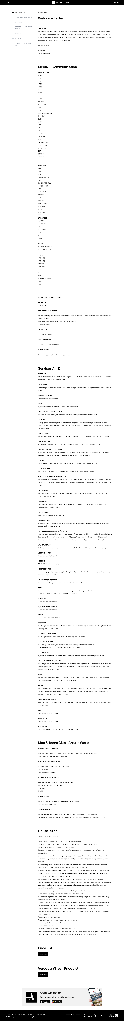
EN (118, 2)
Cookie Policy (10, 1014)
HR (115, 2)
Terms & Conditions (42, 1014)
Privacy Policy (21, 1014)
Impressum (31, 1014)
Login (7, 2)
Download (43, 954)
